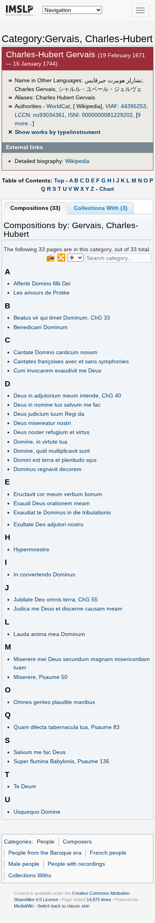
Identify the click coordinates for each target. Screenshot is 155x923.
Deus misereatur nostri (42, 423)
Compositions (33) (35, 208)
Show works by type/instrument (58, 132)
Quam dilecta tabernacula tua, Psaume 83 (67, 727)
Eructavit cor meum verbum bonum (58, 494)
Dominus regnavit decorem (47, 469)
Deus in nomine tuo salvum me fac (57, 404)
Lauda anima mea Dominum (49, 634)
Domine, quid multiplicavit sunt (52, 451)
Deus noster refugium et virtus (51, 432)
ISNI (73, 115)
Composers (77, 841)
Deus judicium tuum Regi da (49, 414)
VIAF (111, 106)
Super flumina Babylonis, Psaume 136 (61, 761)
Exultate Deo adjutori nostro (48, 524)
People (45, 841)
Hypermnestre (31, 549)
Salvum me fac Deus (40, 752)
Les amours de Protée (42, 292)
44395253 (133, 106)
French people (108, 852)
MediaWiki (23, 906)
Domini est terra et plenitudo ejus (55, 460)
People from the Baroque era (44, 852)
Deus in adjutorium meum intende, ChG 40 (67, 395)
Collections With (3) (101, 208)
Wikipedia (77, 161)
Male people (23, 864)
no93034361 (49, 115)
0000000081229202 (107, 115)
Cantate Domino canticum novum (55, 352)
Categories (17, 841)
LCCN (22, 115)
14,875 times (99, 899)
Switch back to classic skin (63, 906)
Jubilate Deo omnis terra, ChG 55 (56, 599)
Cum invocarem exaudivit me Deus (57, 370)
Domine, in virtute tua (40, 441)
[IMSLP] (21, 10)
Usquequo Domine (37, 812)
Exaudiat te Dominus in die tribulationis (62, 512)
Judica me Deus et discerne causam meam (68, 608)
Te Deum (25, 786)
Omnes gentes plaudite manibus (54, 702)
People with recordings (76, 864)
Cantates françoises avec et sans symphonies (71, 361)
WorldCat (58, 106)
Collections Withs (29, 875)
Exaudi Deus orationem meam (52, 503)
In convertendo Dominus (44, 574)
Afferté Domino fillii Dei (42, 283)
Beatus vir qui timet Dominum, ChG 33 (62, 317)
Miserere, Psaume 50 (41, 677)
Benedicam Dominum (41, 327)
